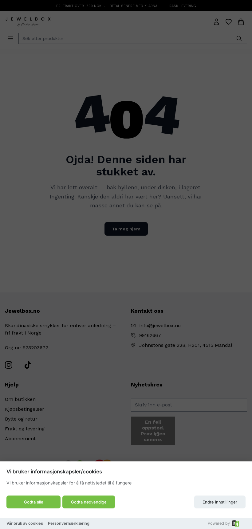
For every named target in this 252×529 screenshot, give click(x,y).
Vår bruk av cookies (24, 523)
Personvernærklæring (68, 523)
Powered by (219, 523)
